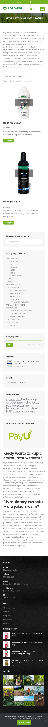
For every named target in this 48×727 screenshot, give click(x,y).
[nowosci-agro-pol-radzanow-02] (8, 701)
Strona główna (9, 608)
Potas (14, 412)
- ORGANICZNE (13, 299)
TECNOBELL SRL (11, 308)
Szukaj (39, 241)
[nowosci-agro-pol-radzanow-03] (39, 691)
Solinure (30, 411)
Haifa (10, 282)
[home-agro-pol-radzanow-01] (29, 701)
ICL (25, 402)
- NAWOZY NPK (14, 296)
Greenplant (17, 402)
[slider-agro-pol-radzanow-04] (8, 691)
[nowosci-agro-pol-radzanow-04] (29, 691)
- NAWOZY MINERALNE (16, 317)
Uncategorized (12, 325)
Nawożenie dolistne (21, 408)
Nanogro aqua (11, 201)
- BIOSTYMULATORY (15, 287)
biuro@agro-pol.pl (10, 570)
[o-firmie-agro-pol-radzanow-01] (39, 680)
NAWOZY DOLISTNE (13, 284)
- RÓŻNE (11, 273)
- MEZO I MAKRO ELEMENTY (18, 290)
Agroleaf (10, 399)
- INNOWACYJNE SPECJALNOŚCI (20, 311)
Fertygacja (29, 399)
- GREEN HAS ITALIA (15, 261)
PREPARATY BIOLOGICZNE (15, 305)
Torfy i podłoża (12, 322)
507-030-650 (8, 577)
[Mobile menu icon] (42, 9)
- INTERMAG (12, 267)
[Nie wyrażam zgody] (45, 720)
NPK (9, 411)
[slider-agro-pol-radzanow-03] (19, 691)
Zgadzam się (24, 722)
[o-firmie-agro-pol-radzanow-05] (8, 680)
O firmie (6, 612)
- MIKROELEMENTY (15, 293)
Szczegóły (9, 141)
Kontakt (6, 623)
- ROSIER (11, 270)
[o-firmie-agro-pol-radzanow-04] (19, 680)
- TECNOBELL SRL (14, 276)
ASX (9, 279)
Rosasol (21, 411)
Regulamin (7, 619)
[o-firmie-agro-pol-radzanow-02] (29, 680)
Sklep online (8, 615)
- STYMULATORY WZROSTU (18, 302)
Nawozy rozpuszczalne (23, 404)
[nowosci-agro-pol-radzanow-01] (19, 701)
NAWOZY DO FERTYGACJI (15, 258)
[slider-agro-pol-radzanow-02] (39, 701)
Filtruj (9, 345)
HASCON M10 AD (12, 123)
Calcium (18, 400)
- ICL (10, 264)
